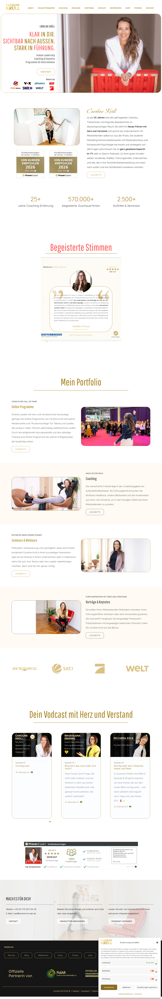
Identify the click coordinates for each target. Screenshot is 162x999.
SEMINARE (76, 8)
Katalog (76, 991)
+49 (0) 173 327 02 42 (25, 909)
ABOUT (31, 8)
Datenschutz (97, 991)
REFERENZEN (115, 8)
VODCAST (102, 8)
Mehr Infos (130, 867)
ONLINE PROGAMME (46, 8)
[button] (157, 942)
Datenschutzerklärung (126, 994)
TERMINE (138, 8)
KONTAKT (150, 8)
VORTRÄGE (89, 8)
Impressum (138, 994)
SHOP (127, 8)
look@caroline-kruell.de (24, 913)
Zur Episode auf (23, 772)
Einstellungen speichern (147, 987)
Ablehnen (127, 987)
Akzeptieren (109, 987)
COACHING (63, 8)
